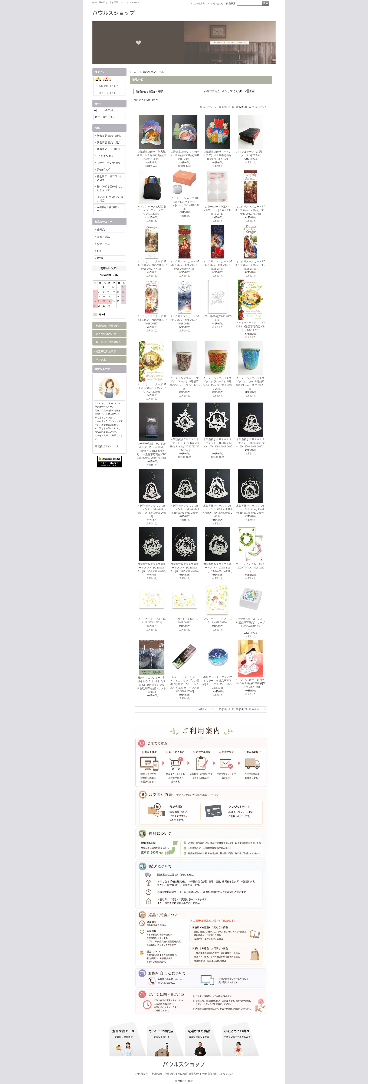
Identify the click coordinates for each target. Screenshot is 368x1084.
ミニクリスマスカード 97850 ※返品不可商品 (184, 320)
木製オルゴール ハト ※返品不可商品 (251, 622)
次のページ (259, 106)
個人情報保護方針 (106, 333)
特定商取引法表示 (106, 351)
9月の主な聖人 (105, 155)
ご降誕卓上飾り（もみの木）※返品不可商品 (184, 155)
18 (233, 106)
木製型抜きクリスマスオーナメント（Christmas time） (250, 443)
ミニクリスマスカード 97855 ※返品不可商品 (250, 265)
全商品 (101, 229)
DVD (100, 258)
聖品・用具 (103, 244)
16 (224, 106)
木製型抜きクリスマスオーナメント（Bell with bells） (184, 509)
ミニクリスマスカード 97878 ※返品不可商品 (184, 265)
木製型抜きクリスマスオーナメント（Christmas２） (184, 568)
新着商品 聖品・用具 (109, 142)
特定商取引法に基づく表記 (217, 1073)
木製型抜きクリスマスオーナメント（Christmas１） (217, 568)
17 (228, 106)
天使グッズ (103, 169)
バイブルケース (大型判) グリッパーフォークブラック (152, 210)
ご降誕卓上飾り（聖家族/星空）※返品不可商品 (151, 155)
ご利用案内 (199, 3)
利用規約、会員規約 (107, 325)
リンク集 (101, 359)
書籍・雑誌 (103, 236)
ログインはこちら (108, 92)
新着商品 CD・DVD (108, 149)
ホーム (132, 72)
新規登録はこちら (108, 86)
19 (237, 106)
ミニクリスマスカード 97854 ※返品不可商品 (152, 320)
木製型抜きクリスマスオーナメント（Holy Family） (250, 509)
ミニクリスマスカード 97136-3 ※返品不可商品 (250, 326)
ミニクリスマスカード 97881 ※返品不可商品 (152, 265)
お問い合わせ (217, 3)
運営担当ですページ (106, 446)
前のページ (206, 106)
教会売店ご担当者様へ (108, 341)
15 (220, 106)
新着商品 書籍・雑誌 (109, 135)
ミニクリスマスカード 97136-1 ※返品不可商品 (151, 388)
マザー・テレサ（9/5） (110, 162)
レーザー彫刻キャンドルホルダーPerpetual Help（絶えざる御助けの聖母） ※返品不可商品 (152, 450)
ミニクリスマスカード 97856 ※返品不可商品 (217, 265)
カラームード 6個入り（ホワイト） (217, 210)
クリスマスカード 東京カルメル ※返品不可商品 (250, 683)
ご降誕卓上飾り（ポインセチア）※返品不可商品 (217, 155)
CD (99, 251)
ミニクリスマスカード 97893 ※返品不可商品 (250, 210)
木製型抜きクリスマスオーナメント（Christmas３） (151, 568)
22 (250, 106)
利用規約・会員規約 (163, 1073)
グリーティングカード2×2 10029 (250, 568)
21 (245, 106)
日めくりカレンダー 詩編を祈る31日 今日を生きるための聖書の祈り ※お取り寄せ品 (152, 684)
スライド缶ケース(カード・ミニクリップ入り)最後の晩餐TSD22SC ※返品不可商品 (184, 684)
